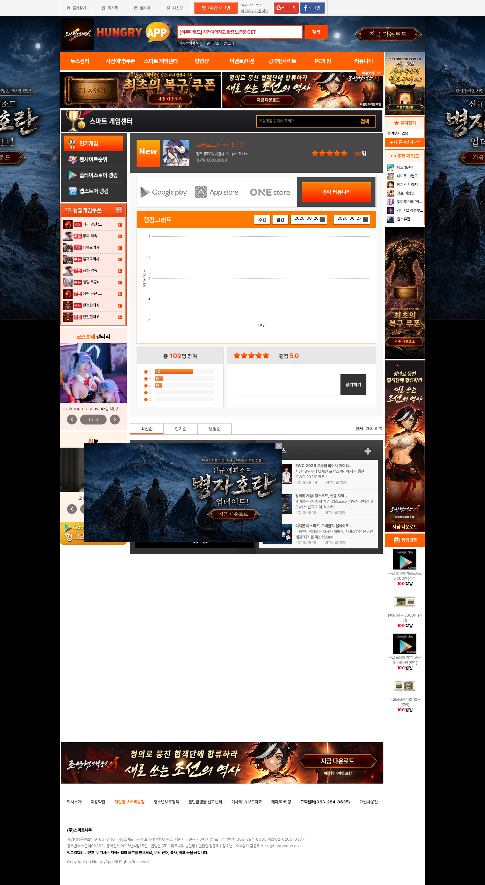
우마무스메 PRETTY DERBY (410, 202)
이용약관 (98, 801)
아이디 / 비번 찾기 (255, 11)
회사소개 (74, 801)
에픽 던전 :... (92, 224)
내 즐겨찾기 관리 (404, 142)
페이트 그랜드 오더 (410, 176)
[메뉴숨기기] (370, 73)
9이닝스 (213, 43)
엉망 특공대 (91, 282)
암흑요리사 (91, 247)
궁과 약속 (90, 236)
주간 (262, 219)
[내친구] (175, 8)
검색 (316, 32)
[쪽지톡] (109, 8)
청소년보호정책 (166, 801)
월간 (280, 219)
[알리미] (142, 8)
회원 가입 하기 (252, 5)
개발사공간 (369, 801)
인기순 (181, 428)
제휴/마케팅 (281, 801)
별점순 (215, 428)
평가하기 (353, 384)
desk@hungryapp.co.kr (282, 846)
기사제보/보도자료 (246, 801)
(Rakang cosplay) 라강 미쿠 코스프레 (99, 408)
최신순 (147, 428)
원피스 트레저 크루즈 (410, 184)
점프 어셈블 (405, 193)
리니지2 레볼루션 (409, 210)
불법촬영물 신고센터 (205, 801)
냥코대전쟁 (404, 167)
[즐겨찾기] (76, 8)
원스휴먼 (403, 219)
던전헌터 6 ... (93, 305)
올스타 (229, 43)
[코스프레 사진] (93, 373)
